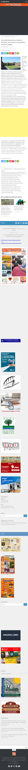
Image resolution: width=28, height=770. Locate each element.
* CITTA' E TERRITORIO (5, 36)
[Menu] (26, 1)
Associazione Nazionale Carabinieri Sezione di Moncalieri (10, 179)
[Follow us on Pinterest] (24, 223)
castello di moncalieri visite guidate (7, 183)
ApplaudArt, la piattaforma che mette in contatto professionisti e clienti (19, 208)
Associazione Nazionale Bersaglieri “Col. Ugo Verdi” (9, 177)
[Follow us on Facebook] (16, 223)
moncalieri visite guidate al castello (7, 192)
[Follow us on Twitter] (19, 223)
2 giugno (2, 170)
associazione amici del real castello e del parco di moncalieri (11, 175)
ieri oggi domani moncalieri (15, 188)
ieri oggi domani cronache (5, 188)
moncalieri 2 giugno (18, 190)
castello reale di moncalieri (18, 183)
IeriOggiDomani (5, 46)
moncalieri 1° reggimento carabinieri (7, 190)
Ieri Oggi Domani (5, 1)
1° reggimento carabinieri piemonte (19, 168)
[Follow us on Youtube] (26, 223)
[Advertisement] (14, 20)
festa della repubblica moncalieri (6, 186)
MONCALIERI (12, 36)
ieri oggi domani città (16, 186)
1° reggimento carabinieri (7, 168)
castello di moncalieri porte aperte (15, 181)
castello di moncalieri (4, 181)
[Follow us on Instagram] (21, 223)
